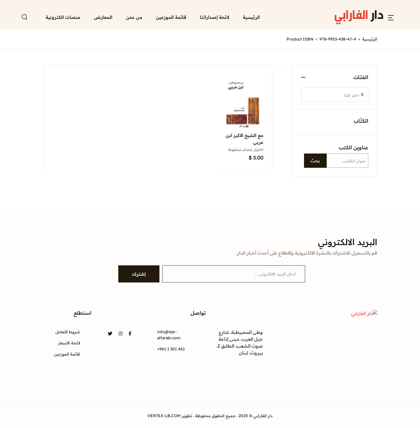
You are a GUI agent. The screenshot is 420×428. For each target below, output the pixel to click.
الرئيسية (251, 17)
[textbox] (332, 95)
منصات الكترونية (63, 17)
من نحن (134, 17)
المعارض (103, 17)
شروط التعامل (67, 331)
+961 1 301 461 (171, 349)
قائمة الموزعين (171, 17)
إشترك (139, 274)
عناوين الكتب (353, 147)
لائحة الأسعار (69, 343)
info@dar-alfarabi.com (169, 334)
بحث (315, 160)
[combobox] (334, 94)
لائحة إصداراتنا (214, 17)
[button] (391, 17)
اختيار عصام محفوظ (245, 149)
